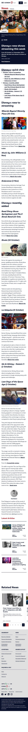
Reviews (17, 641)
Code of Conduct (18, 691)
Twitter (5, 694)
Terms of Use (11, 691)
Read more (13, 485)
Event (2, 658)
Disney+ (6, 69)
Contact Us (4, 674)
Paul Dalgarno (5, 61)
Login (25, 2)
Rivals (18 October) (10, 89)
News (17, 636)
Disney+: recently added (11, 83)
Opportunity (4, 663)
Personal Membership (6, 639)
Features (12, 8)
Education (3, 661)
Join (21, 2)
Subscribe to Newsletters (18, 645)
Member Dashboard (20, 661)
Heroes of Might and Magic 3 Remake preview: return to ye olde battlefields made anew (18, 528)
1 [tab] (7, 625)
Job (2, 656)
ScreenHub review (13, 463)
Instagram (11, 694)
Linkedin (8, 694)
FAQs (2, 671)
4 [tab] (15, 625)
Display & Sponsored (6, 653)
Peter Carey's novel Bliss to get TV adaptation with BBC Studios (18, 545)
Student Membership (6, 641)
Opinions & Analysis (20, 639)
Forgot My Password (20, 656)
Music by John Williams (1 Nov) (14, 78)
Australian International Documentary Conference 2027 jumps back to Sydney (19, 561)
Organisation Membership (4, 645)
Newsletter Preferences (21, 658)
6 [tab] (20, 625)
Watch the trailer (15, 176)
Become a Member (5, 636)
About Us (3, 676)
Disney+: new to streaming (12, 72)
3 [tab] (12, 625)
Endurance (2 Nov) (10, 81)
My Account (18, 653)
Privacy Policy (4, 691)
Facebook (2, 694)
